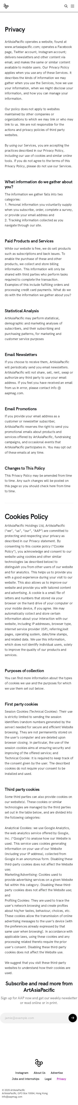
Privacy (61, 1079)
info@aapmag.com (12, 1096)
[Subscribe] (73, 1018)
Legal (48, 1079)
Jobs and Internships (25, 1079)
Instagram (21, 1073)
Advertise (57, 1073)
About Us (39, 1073)
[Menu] (72, 6)
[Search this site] (66, 6)
